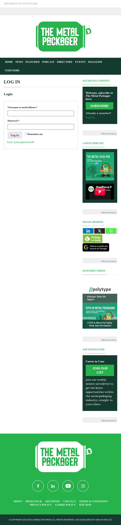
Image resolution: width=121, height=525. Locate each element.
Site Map (85, 504)
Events (80, 62)
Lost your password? (20, 142)
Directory (65, 62)
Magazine (95, 62)
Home (9, 62)
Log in (15, 135)
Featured (33, 62)
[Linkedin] (88, 231)
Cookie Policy (65, 504)
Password (18, 120)
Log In (90, 117)
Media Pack (34, 501)
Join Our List (100, 370)
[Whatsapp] (111, 231)
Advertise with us (108, 133)
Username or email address (27, 107)
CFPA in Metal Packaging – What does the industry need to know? (99, 326)
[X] (99, 231)
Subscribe (12, 70)
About (17, 501)
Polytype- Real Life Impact (96, 298)
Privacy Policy (41, 504)
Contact (69, 501)
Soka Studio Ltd (103, 520)
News (19, 62)
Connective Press (42, 520)
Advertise (52, 501)
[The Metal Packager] (60, 36)
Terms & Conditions (93, 501)
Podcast (48, 62)
